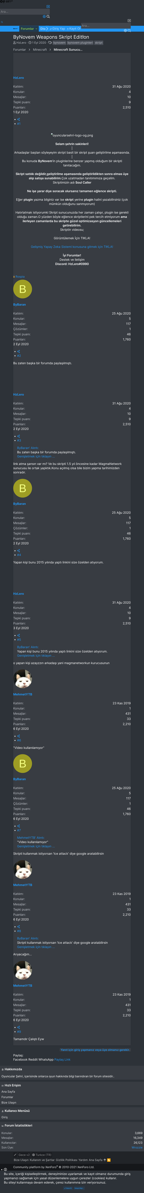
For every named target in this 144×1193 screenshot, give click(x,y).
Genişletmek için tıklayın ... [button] (36, 456)
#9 (19, 1032)
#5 (19, 640)
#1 (19, 124)
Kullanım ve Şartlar (42, 1160)
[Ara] (44, 16)
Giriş (4, 1117)
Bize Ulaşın (8, 1102)
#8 (19, 931)
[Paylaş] (18, 119)
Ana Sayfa (8, 1091)
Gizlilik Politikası (66, 1160)
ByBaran (19, 304)
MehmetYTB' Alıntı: (30, 838)
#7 (19, 830)
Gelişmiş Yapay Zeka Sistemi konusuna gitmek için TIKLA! (72, 247)
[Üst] (105, 1160)
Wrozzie (137, 1147)
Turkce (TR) (43, 1155)
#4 (19, 555)
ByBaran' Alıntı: (28, 448)
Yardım (83, 1160)
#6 (19, 740)
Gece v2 (24, 1155)
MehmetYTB (22, 694)
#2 (19, 356)
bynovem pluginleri (80, 42)
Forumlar (7, 1097)
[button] (36, 29)
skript (99, 42)
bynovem (59, 42)
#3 (19, 440)
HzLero (21, 42)
